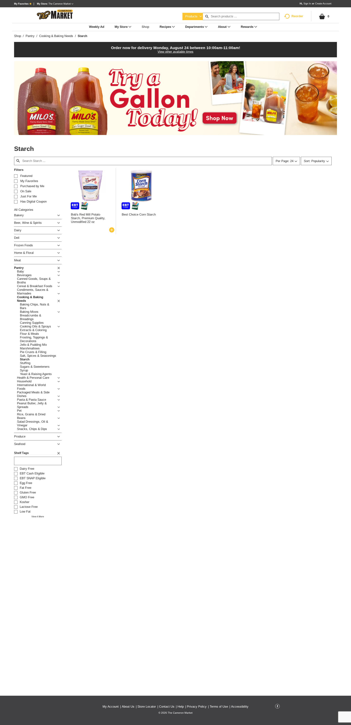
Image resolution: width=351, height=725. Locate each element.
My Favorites (21, 3)
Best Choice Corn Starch (139, 214)
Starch (82, 36)
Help (181, 706)
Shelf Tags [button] (21, 453)
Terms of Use (219, 706)
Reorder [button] (297, 16)
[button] (60, 3)
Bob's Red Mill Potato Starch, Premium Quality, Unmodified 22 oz (88, 218)
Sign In (307, 3)
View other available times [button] (175, 51)
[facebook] (277, 706)
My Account (111, 706)
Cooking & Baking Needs (56, 36)
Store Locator (146, 706)
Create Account (323, 3)
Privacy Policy (197, 706)
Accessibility (239, 706)
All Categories (23, 210)
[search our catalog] (207, 16)
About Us (128, 706)
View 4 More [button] (37, 516)
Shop (17, 36)
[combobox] (192, 16)
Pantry (30, 36)
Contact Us (166, 706)
